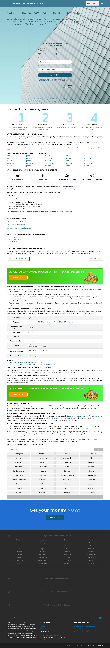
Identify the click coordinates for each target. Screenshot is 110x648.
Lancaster (91, 484)
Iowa (43, 546)
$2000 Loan (30, 161)
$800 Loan (49, 158)
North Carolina (91, 554)
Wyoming (91, 563)
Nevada (19, 554)
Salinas (67, 488)
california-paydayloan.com (95, 645)
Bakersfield (19, 462)
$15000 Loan (11, 166)
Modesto (43, 471)
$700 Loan (29, 158)
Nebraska (91, 552)
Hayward (18, 488)
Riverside (91, 462)
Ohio (19, 557)
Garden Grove (91, 479)
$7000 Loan (30, 163)
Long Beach (67, 458)
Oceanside (42, 479)
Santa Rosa (67, 479)
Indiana (19, 546)
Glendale (43, 475)
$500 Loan (87, 156)
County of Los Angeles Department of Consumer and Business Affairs (32, 364)
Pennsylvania (91, 557)
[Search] (99, 449)
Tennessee (67, 560)
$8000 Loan (49, 163)
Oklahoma (43, 557)
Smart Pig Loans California (16, 224)
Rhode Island (19, 560)
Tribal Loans (13, 241)
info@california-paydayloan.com (51, 635)
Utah (19, 563)
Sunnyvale (91, 488)
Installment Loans (15, 239)
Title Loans (12, 237)
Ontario (18, 484)
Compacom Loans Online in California (19, 228)
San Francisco (91, 454)
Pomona (18, 492)
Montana (67, 552)
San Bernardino (18, 471)
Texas (91, 560)
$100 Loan (10, 156)
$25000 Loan (49, 166)
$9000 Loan (69, 163)
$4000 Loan (69, 161)
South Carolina (43, 560)
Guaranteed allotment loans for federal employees (84, 416)
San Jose (67, 454)
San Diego (42, 454)
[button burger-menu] (102, 3)
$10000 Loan (88, 163)
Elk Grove (42, 484)
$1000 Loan (88, 158)
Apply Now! (55, 517)
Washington (43, 563)
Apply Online (92, 3)
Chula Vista (43, 467)
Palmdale (43, 488)
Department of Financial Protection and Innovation (26, 362)
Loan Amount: (42, 57)
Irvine (67, 467)
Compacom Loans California (16, 221)
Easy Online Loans (96, 258)
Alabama (19, 540)
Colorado (67, 540)
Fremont (91, 467)
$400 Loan (68, 156)
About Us (43, 629)
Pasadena (91, 492)
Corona (67, 484)
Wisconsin (67, 563)
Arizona (43, 540)
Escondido (42, 492)
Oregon (67, 557)
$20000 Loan (30, 166)
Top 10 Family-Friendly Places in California (87, 631)
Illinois (91, 543)
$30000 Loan (69, 166)
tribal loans (53, 418)
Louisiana (19, 549)
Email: (40, 65)
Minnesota (91, 549)
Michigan (67, 549)
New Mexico (67, 554)
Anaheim (43, 462)
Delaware (91, 540)
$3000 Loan (49, 161)
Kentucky (91, 546)
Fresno (18, 458)
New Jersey (43, 554)
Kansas (67, 546)
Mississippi (19, 552)
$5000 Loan (88, 161)
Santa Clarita (91, 475)
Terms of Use (47, 80)
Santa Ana (67, 462)
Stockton (18, 467)
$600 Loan (10, 158)
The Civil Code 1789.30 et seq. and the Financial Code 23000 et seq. (50, 322)
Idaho (67, 543)
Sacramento (43, 458)
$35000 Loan (88, 166)
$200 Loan (29, 156)
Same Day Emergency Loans (19, 258)
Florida (19, 543)
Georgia (43, 543)
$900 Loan (68, 158)
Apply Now (55, 75)
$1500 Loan (11, 161)
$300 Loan (49, 156)
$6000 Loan (11, 163)
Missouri (43, 552)
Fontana (67, 471)
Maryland (43, 549)
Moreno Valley (19, 475)
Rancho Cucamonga (19, 479)
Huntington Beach (67, 475)
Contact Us (44, 627)
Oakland (91, 458)
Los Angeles (19, 454)
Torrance (67, 492)
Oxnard (91, 471)
